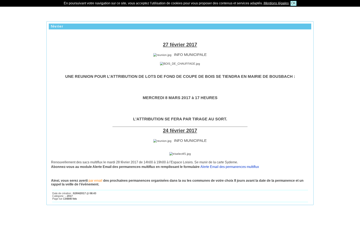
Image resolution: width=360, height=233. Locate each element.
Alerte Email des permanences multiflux (229, 167)
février (57, 26)
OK (293, 3)
